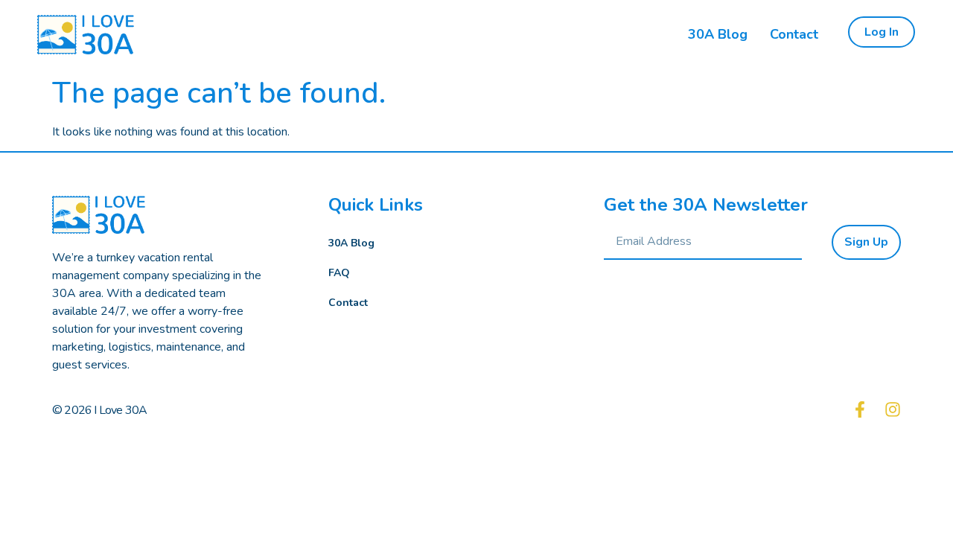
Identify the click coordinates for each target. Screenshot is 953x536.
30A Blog (351, 243)
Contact (348, 303)
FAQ (339, 273)
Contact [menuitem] (794, 34)
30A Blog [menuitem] (718, 34)
